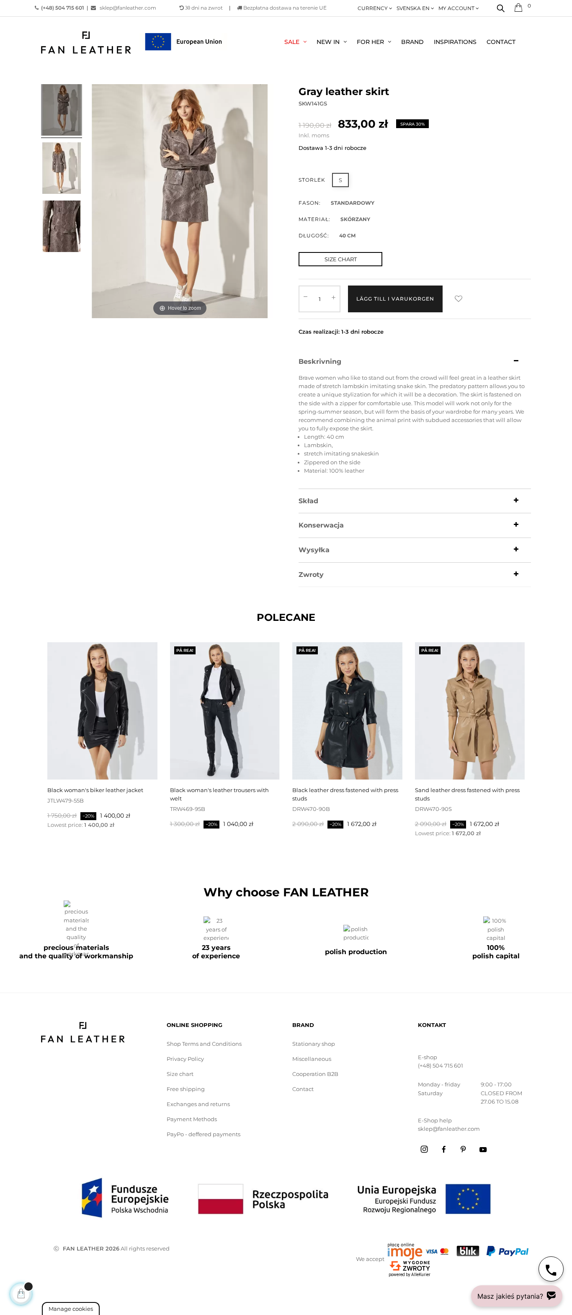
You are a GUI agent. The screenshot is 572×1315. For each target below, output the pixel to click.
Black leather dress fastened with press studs (345, 794)
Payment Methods (192, 1119)
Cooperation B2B (315, 1074)
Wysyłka (314, 550)
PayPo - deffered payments (203, 1134)
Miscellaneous (311, 1058)
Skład (308, 501)
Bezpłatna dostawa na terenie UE (284, 8)
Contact (303, 1089)
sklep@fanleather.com (126, 8)
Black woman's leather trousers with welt (219, 794)
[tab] (415, 362)
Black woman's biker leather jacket (95, 790)
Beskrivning (320, 361)
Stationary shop (313, 1043)
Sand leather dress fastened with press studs (467, 794)
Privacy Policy (185, 1058)
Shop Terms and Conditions (204, 1043)
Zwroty (311, 575)
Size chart (180, 1074)
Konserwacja (321, 525)
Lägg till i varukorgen (395, 299)
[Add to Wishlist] (458, 299)
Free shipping (186, 1089)
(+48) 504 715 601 (440, 1065)
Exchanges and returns (198, 1104)
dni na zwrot (204, 8)
